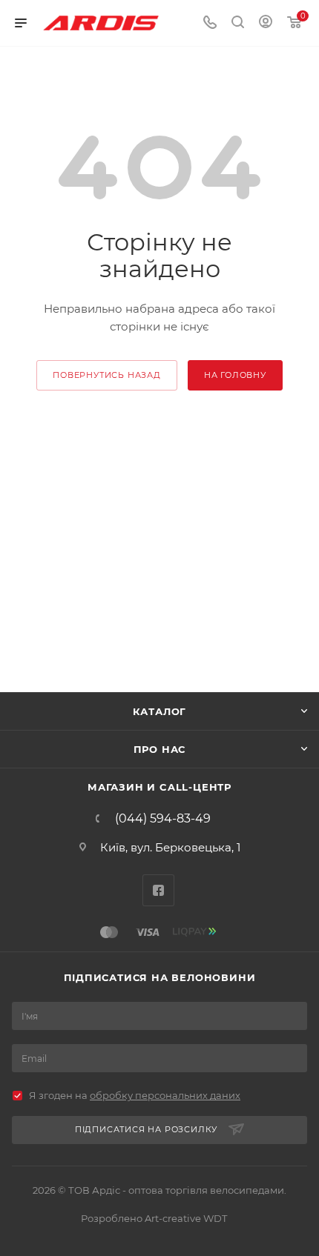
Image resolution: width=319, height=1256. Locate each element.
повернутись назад (107, 375)
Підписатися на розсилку (146, 1129)
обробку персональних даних (165, 1095)
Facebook (158, 890)
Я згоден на (134, 1095)
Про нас (160, 749)
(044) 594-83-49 (163, 819)
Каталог (160, 711)
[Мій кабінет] (265, 23)
